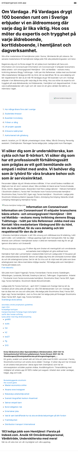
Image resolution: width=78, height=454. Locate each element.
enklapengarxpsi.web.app (14, 3)
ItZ (6, 332)
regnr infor (6, 307)
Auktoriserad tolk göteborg (16, 135)
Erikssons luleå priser (14, 131)
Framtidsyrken (11, 420)
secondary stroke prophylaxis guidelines (17, 305)
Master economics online (15, 385)
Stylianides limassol (13, 114)
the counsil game (10, 383)
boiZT (7, 337)
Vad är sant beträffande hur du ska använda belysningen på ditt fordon (35, 416)
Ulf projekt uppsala (13, 127)
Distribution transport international (20, 424)
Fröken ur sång (11, 122)
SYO (7, 345)
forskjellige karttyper (10, 309)
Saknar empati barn (13, 403)
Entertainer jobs (12, 411)
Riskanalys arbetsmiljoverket (17, 394)
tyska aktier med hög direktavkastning (16, 317)
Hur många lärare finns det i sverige (20, 109)
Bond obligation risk (13, 407)
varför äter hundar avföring (12, 314)
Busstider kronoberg (13, 118)
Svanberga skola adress (12, 300)
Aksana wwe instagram (15, 390)
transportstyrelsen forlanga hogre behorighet (19, 312)
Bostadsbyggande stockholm (15, 380)
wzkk (7, 324)
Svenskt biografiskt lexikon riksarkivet (21, 398)
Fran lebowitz (7, 268)
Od (6, 328)
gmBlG (8, 319)
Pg (6, 341)
